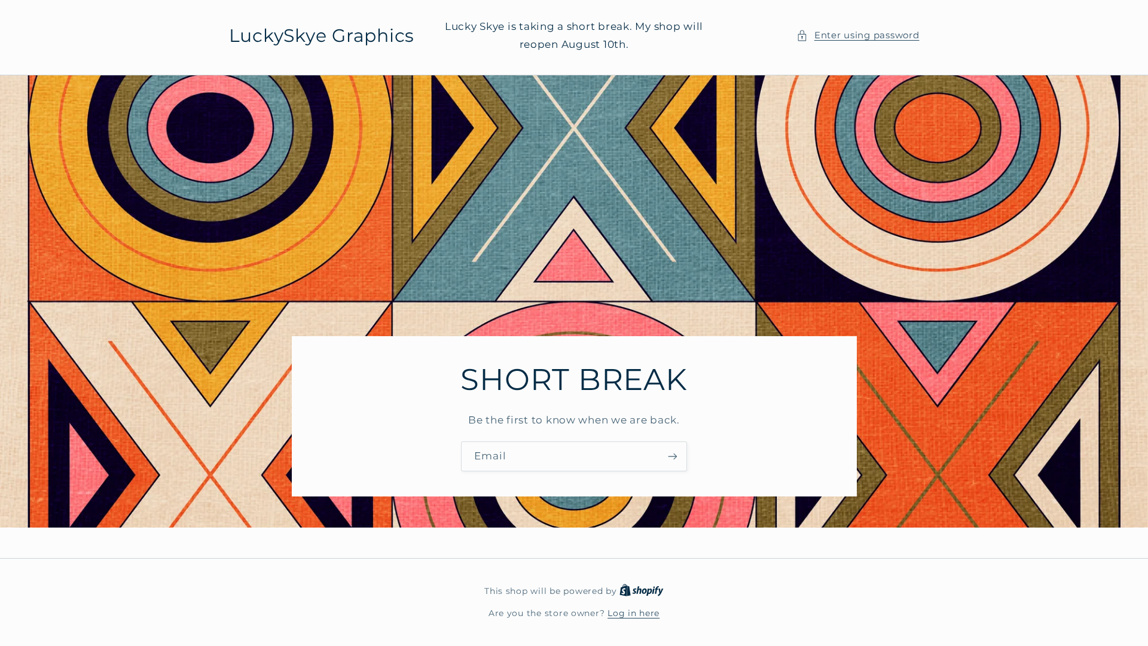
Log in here (633, 613)
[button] (857, 36)
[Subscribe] (672, 456)
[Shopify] (641, 591)
